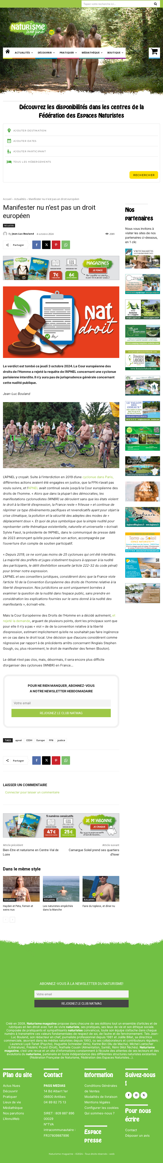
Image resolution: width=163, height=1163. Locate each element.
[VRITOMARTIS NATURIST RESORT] (142, 267)
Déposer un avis (137, 1135)
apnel (18, 740)
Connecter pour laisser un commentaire (32, 792)
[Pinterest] (56, 245)
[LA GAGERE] (142, 318)
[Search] (155, 3)
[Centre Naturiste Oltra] (142, 576)
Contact (131, 1130)
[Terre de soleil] (142, 551)
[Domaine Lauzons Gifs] (142, 475)
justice (61, 740)
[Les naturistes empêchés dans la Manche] (61, 889)
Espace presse (92, 1136)
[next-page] (12, 919)
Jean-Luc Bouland (23, 233)
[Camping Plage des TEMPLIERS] (142, 343)
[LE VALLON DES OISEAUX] (142, 420)
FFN (51, 740)
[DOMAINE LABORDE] (142, 369)
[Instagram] (136, 1095)
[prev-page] (5, 919)
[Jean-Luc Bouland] (5, 234)
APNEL (33, 488)
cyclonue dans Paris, (98, 477)
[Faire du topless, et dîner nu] (101, 889)
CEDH (29, 740)
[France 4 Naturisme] (142, 500)
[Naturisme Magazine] (31, 29)
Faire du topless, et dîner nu (99, 906)
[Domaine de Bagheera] (142, 526)
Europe (41, 740)
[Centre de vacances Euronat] (142, 602)
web (111, 1153)
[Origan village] (142, 293)
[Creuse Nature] (142, 449)
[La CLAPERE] (142, 394)
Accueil (7, 199)
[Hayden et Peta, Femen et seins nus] (21, 889)
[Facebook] (36, 245)
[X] (46, 245)
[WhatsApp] (66, 245)
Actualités (20, 199)
